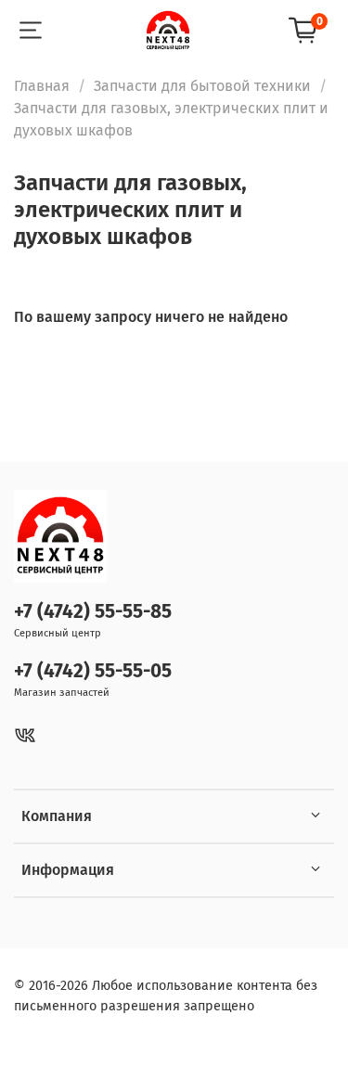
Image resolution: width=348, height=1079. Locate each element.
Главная (42, 86)
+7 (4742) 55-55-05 (93, 671)
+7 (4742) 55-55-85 (93, 611)
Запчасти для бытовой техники (202, 86)
